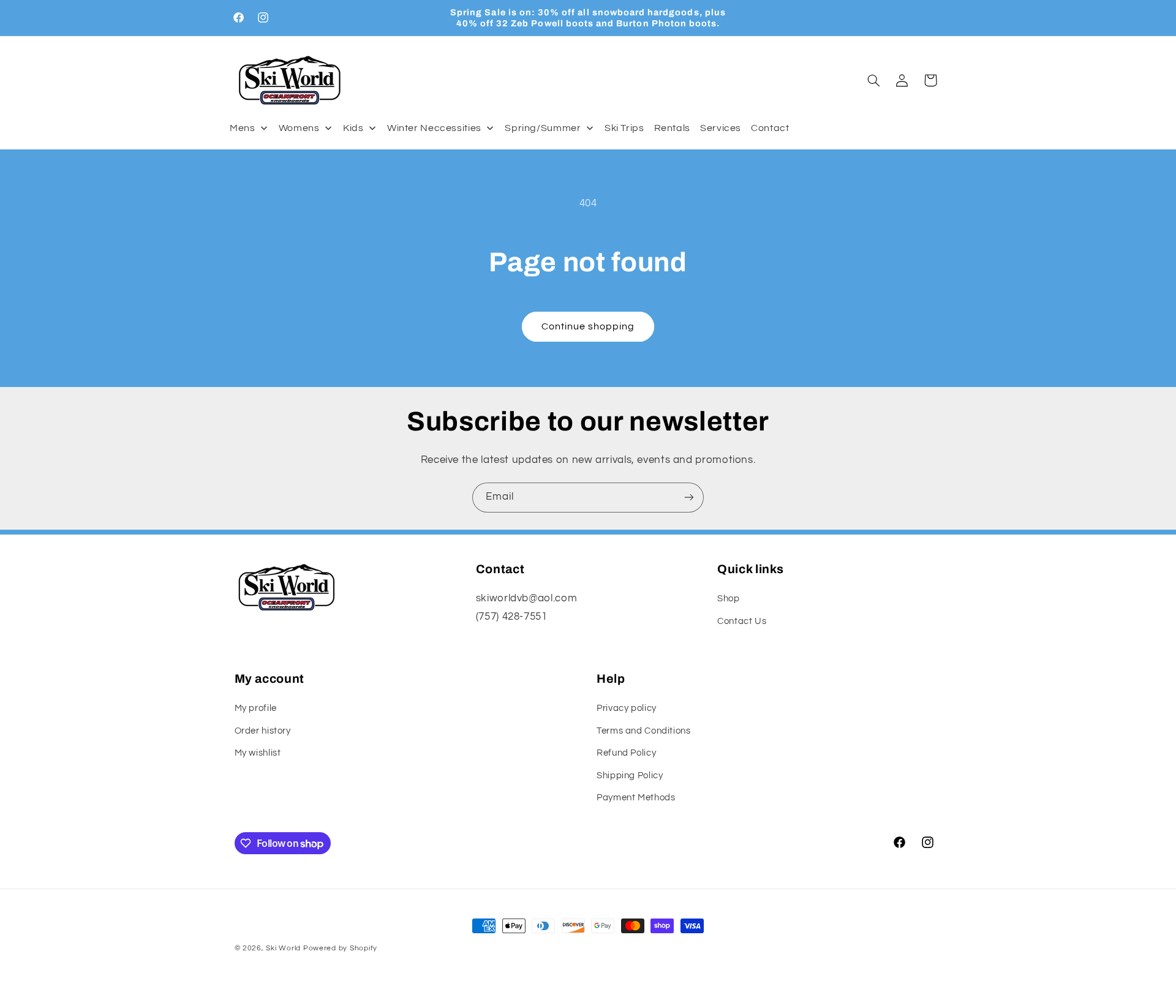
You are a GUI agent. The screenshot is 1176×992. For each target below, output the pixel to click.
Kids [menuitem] (353, 128)
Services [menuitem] (720, 128)
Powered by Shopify (340, 948)
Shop (728, 598)
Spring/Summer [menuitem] (543, 128)
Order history (263, 730)
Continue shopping (588, 326)
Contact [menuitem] (770, 128)
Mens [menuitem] (242, 128)
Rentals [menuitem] (672, 128)
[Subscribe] (689, 498)
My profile (256, 708)
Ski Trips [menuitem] (624, 128)
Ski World (283, 948)
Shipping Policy (630, 775)
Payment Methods (636, 797)
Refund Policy (626, 752)
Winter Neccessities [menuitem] (434, 128)
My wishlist (258, 752)
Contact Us (741, 621)
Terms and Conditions (644, 730)
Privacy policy (627, 708)
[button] (873, 80)
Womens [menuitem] (299, 128)
